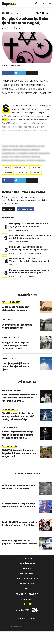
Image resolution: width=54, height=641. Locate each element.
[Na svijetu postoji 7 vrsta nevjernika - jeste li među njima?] (46, 363)
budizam (7, 173)
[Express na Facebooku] (24, 604)
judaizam (36, 167)
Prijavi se (8, 209)
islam (6, 167)
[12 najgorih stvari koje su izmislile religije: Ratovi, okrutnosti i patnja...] (46, 342)
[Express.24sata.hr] (9, 1)
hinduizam (21, 173)
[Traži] (36, 3)
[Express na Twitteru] (30, 604)
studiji (5, 119)
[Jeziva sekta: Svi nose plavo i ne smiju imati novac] (46, 324)
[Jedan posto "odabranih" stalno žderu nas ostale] (46, 307)
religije (36, 173)
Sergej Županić (14, 28)
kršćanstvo (20, 167)
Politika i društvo (17, 253)
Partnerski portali (27, 618)
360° (11, 230)
